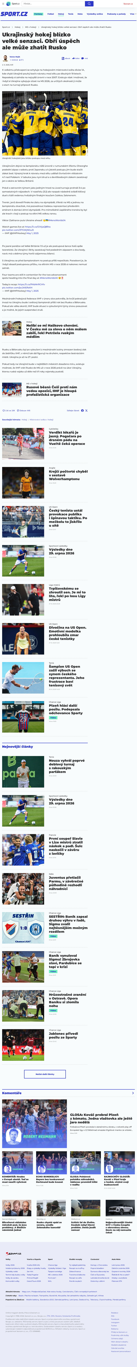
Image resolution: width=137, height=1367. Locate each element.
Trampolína (43, 1296)
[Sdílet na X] (86, 410)
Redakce (114, 1313)
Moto (80, 14)
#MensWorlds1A (57, 220)
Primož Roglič (32, 1278)
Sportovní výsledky (58, 546)
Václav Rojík (15, 57)
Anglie (52, 468)
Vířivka (101, 1296)
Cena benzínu (67, 1292)
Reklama (114, 1329)
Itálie (51, 874)
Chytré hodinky (105, 1300)
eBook (67, 58)
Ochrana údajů (117, 1339)
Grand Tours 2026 (34, 1281)
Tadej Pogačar (32, 1275)
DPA (53, 1316)
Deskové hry (84, 1300)
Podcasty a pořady (116, 14)
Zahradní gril (92, 1296)
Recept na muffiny (76, 1268)
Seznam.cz (128, 4)
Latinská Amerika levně (100, 1278)
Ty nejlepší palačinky (77, 1265)
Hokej (61, 14)
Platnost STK (117, 1281)
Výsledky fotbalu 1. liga (57, 1268)
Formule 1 (52, 1278)
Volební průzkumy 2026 (15, 1268)
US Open (53, 507)
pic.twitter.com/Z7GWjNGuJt (18, 230)
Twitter (114, 1326)
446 (86, 58)
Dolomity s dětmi (98, 1281)
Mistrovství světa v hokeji (41, 419)
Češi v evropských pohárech (85, 1292)
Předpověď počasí (38, 1292)
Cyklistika (53, 429)
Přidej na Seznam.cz (119, 1332)
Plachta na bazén (31, 1296)
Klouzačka (62, 1296)
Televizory (94, 1300)
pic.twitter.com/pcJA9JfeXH (17, 287)
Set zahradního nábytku (76, 1296)
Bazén (21, 1296)
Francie (52, 835)
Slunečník (53, 1296)
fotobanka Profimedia (71, 1316)
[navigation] (3, 4)
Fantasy (38, 14)
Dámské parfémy (62, 1300)
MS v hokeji (31, 384)
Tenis (70, 14)
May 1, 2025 (32, 233)
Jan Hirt (30, 1271)
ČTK (48, 1316)
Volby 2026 (10, 1265)
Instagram (115, 1322)
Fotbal (50, 14)
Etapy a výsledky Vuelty (36, 1268)
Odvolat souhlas (117, 1348)
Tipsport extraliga (55, 1271)
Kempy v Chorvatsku (99, 1265)
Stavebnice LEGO (47, 1300)
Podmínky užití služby (120, 1335)
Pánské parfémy (119, 1300)
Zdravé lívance (75, 1271)
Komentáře (12, 1093)
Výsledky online (95, 14)
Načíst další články (45, 1074)
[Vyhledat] (89, 3)
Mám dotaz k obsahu (119, 1342)
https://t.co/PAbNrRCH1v (31, 284)
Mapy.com (26, 1292)
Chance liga (52, 1265)
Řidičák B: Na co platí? (121, 1275)
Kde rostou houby (54, 1292)
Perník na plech (75, 1281)
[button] (45, 123)
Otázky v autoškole (119, 1278)
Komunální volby (12, 1281)
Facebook (115, 1319)
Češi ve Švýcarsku (98, 1275)
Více (132, 14)
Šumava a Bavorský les (100, 1271)
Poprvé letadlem (97, 1268)
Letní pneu (74, 1300)
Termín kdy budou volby (15, 1275)
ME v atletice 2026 (55, 1275)
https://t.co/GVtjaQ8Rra (38, 227)
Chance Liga (55, 702)
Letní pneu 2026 (118, 1265)
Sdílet (77, 58)
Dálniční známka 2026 (120, 1268)
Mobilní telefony (32, 1300)
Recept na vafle (75, 1278)
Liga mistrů (54, 585)
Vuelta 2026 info (33, 1265)
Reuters (58, 1316)
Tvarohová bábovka (77, 1275)
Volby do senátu (12, 1278)
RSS (112, 1316)
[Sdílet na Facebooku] (82, 410)
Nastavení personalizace (121, 1351)
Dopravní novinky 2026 (121, 1271)
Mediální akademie (118, 1345)
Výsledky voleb (12, 1271)
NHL (50, 1281)
